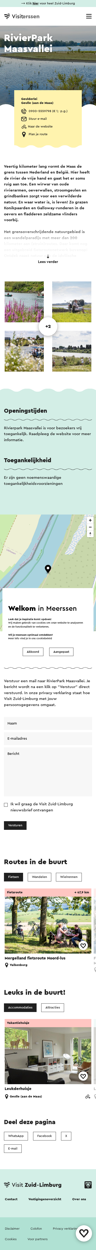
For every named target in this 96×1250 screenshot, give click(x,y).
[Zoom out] (90, 527)
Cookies (11, 1239)
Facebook (44, 1136)
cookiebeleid (44, 638)
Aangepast (61, 651)
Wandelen (39, 877)
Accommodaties (20, 1007)
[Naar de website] (87, 1096)
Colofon (36, 1228)
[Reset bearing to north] (90, 533)
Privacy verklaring (66, 1228)
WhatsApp (16, 1136)
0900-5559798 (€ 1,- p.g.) (48, 111)
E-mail (12, 1148)
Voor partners (37, 1239)
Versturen (15, 825)
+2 (48, 326)
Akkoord (33, 651)
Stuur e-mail (38, 119)
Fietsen (13, 877)
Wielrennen (69, 877)
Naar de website (40, 126)
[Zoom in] (90, 520)
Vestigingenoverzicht (44, 1199)
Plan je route (38, 134)
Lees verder (48, 262)
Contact (11, 1199)
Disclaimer (12, 1228)
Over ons (79, 1199)
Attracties (52, 1007)
